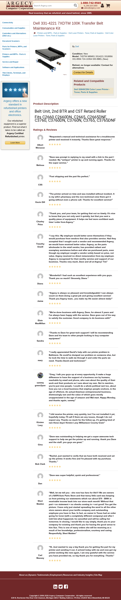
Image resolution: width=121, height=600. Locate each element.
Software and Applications (13, 67)
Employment (56, 575)
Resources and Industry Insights (78, 575)
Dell (77, 46)
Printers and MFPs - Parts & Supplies (14, 55)
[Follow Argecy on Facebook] (66, 586)
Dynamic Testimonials (39, 575)
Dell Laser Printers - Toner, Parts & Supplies (86, 33)
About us (23, 575)
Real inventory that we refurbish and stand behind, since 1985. (60, 13)
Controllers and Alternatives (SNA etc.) (14, 34)
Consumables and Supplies (13, 28)
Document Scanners (11, 41)
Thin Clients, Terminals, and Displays (13, 74)
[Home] (34, 33)
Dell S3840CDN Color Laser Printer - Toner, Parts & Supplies (92, 90)
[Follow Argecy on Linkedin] (55, 586)
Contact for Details (83, 72)
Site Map (98, 575)
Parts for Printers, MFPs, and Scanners (14, 48)
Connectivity (7, 23)
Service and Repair (10, 62)
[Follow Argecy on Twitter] (61, 586)
